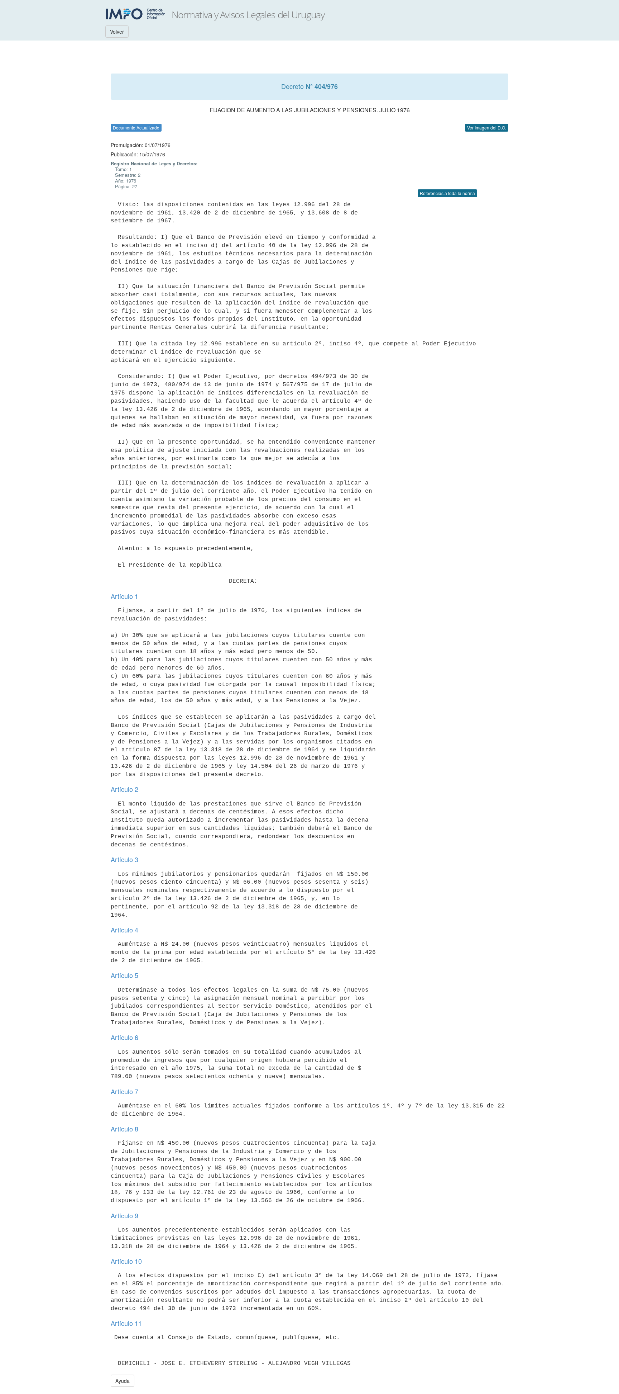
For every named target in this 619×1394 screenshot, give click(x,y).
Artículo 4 (124, 929)
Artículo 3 (124, 859)
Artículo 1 (124, 596)
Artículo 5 (124, 975)
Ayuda (122, 1380)
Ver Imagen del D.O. (486, 127)
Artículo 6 (124, 1037)
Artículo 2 (124, 789)
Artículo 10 (126, 1261)
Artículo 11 (126, 1323)
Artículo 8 (124, 1128)
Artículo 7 (124, 1091)
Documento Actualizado (136, 127)
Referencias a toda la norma (447, 193)
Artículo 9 (124, 1215)
